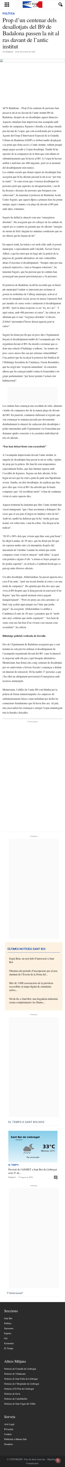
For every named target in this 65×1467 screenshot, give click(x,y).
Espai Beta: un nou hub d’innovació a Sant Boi (31, 960)
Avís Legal (9, 1424)
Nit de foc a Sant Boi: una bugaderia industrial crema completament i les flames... (33, 1000)
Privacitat (8, 1429)
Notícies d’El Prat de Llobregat (19, 1388)
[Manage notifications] (58, 1460)
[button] (60, 4)
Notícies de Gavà (12, 1393)
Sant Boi (8, 1318)
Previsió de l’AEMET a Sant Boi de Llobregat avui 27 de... (32, 1171)
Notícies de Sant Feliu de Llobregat (21, 1378)
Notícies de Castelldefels (15, 1398)
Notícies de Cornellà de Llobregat (20, 1368)
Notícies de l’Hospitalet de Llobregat (21, 1383)
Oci (6, 1338)
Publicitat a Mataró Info (15, 1439)
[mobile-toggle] (6, 4)
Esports (7, 1333)
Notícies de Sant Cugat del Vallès (20, 1403)
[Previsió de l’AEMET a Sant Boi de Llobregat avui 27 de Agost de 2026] (33, 1146)
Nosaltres (8, 1444)
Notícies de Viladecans (15, 1373)
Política (8, 13)
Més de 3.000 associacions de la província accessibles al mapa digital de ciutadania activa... (31, 986)
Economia (9, 1343)
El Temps (13, 1165)
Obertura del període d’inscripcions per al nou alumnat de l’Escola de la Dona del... (33, 972)
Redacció (9, 52)
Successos (8, 1328)
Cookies (8, 1434)
